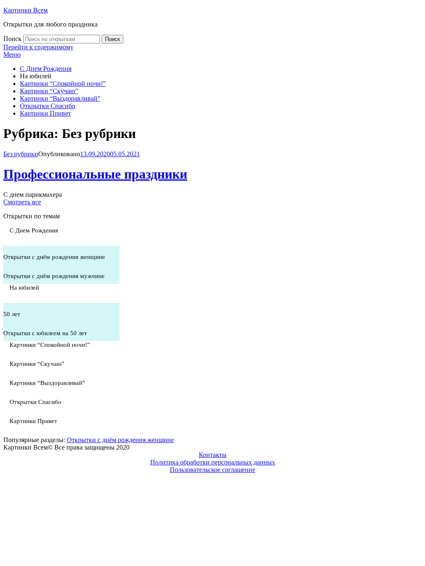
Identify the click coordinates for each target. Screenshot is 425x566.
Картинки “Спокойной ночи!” (63, 83)
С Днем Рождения (45, 68)
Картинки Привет (45, 113)
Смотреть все (22, 202)
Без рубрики (20, 153)
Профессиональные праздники (95, 174)
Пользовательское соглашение (212, 469)
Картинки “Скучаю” (49, 90)
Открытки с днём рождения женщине (120, 439)
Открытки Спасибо (47, 105)
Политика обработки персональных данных (212, 462)
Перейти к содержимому (38, 47)
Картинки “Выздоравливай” (60, 98)
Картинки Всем (25, 10)
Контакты (213, 454)
